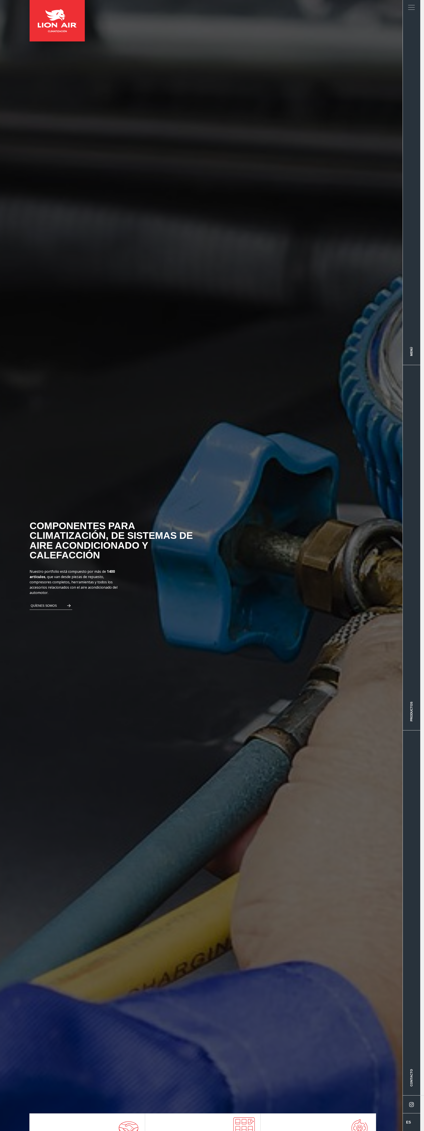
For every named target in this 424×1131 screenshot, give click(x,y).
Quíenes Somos (43, 605)
